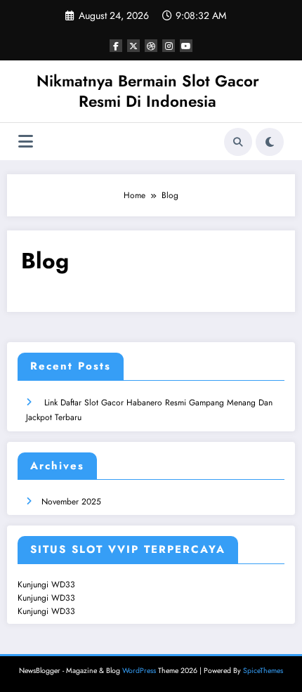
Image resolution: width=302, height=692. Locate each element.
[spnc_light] (270, 142)
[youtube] (186, 45)
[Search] (238, 141)
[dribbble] (151, 45)
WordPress (139, 670)
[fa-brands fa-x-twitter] (133, 45)
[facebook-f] (116, 45)
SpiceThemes (263, 670)
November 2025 (71, 501)
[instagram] (168, 45)
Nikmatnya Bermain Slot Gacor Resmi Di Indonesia (148, 91)
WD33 (63, 584)
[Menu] (25, 141)
